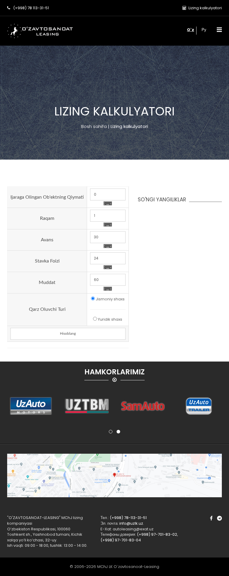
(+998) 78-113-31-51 (128, 518)
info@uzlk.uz (131, 523)
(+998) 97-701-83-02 (157, 534)
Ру (204, 30)
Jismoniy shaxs (110, 299)
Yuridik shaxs (110, 319)
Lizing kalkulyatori (205, 8)
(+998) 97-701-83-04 (120, 540)
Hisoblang (68, 333)
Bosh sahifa (94, 126)
